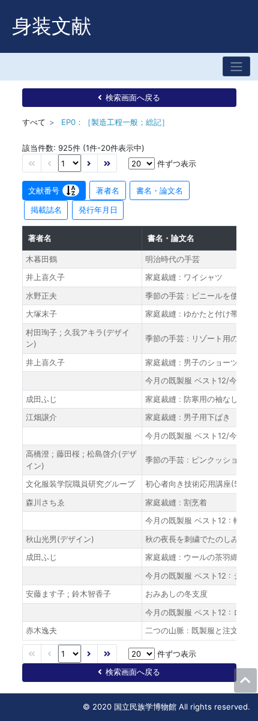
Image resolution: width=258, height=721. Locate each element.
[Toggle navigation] (236, 66)
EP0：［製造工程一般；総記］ (115, 122)
